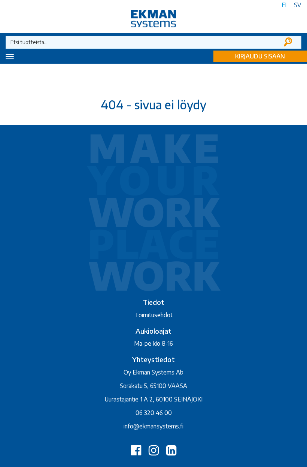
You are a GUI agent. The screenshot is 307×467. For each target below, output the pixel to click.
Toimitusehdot (154, 315)
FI (284, 5)
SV (297, 5)
